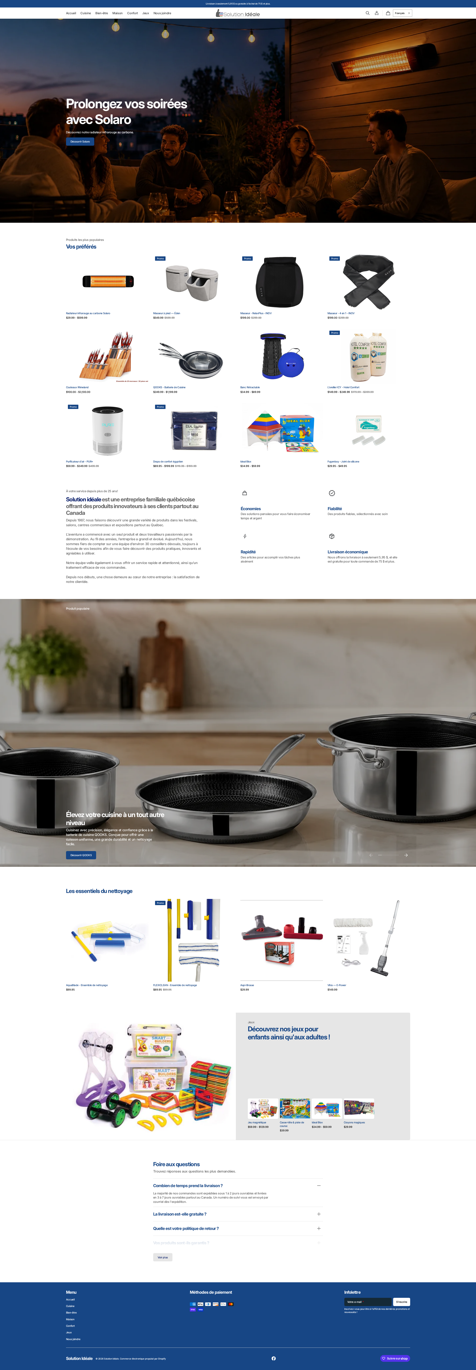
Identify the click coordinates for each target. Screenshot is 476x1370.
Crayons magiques (354, 1122)
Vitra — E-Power (336, 985)
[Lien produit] (107, 287)
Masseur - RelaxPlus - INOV (256, 313)
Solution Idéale (111, 1358)
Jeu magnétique (257, 1122)
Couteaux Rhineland (77, 387)
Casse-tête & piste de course (292, 1124)
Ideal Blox (245, 461)
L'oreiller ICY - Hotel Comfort (343, 387)
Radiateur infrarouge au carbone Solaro (88, 313)
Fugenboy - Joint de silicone (343, 461)
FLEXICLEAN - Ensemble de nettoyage (175, 985)
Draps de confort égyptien (168, 461)
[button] (368, 13)
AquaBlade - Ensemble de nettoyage (87, 985)
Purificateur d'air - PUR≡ (79, 461)
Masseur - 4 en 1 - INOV (341, 313)
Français (399, 13)
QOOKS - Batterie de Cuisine (169, 387)
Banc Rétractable (250, 387)
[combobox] (402, 13)
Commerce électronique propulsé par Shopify (143, 1358)
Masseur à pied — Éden (166, 313)
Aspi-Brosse (247, 985)
